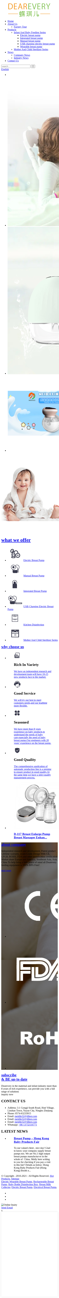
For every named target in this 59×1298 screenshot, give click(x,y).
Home (11, 21)
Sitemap (15, 1178)
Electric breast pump (30, 35)
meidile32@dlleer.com (26, 1116)
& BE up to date (14, 1077)
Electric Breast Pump (33, 560)
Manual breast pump (30, 41)
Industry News (21, 58)
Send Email (7, 1207)
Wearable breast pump (31, 46)
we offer (16, 540)
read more (6, 870)
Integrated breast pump (31, 38)
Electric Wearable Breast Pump (16, 1181)
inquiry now (7, 1094)
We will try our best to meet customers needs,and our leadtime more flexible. (30, 703)
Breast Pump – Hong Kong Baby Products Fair (31, 1140)
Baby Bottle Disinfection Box (23, 1184)
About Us (12, 24)
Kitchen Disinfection (33, 624)
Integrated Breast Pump (35, 591)
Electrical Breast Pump (45, 1187)
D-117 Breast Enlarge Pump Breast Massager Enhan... (32, 835)
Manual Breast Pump (33, 575)
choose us (12, 647)
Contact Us (13, 60)
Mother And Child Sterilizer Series (31, 49)
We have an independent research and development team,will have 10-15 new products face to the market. (32, 674)
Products (12, 29)
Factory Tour (20, 26)
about (13, 844)
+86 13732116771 (28, 1124)
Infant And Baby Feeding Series (30, 32)
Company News (22, 55)
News (10, 52)
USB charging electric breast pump (37, 43)
